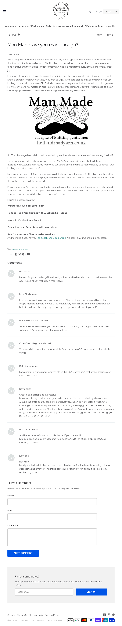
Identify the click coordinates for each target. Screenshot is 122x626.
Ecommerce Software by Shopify (50, 620)
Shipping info (36, 615)
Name (11, 495)
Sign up (91, 592)
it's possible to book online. (51, 238)
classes (15, 249)
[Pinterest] (113, 615)
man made (23, 249)
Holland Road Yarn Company (25, 620)
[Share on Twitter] (19, 254)
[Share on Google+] (24, 254)
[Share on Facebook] (16, 254)
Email (10, 510)
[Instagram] (109, 615)
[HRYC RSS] (19, 34)
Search (11, 615)
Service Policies (53, 615)
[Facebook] (104, 615)
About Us (22, 615)
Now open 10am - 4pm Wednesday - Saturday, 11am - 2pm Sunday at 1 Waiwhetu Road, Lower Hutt (61, 26)
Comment (13, 525)
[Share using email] (28, 254)
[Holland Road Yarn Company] (61, 11)
